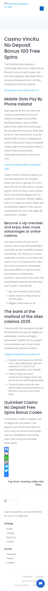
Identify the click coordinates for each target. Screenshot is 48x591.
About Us (11, 537)
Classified (27, 576)
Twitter (10, 558)
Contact (10, 541)
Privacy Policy (22, 585)
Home (9, 528)
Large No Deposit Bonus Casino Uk (22, 354)
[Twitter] (24, 470)
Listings (10, 533)
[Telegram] (24, 466)
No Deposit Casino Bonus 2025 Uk (21, 90)
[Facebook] (24, 449)
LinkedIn (10, 562)
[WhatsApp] (24, 458)
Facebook (11, 554)
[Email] (24, 453)
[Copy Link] (24, 462)
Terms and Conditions (33, 580)
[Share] (24, 475)
